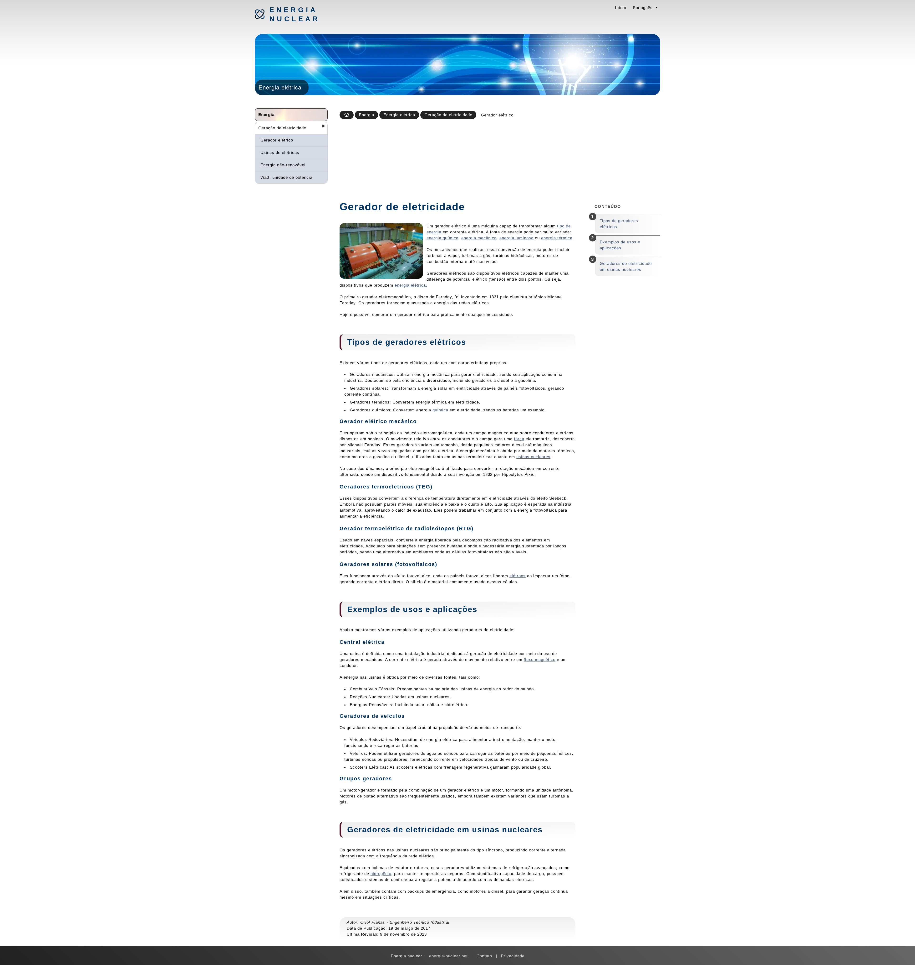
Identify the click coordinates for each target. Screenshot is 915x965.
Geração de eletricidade (282, 128)
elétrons (517, 575)
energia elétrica (410, 285)
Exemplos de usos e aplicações (620, 245)
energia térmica (556, 238)
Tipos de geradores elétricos (619, 223)
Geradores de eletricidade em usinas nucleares (626, 266)
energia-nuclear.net (448, 956)
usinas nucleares (533, 456)
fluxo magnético (539, 659)
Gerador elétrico (276, 140)
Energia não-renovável (282, 165)
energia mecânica (479, 238)
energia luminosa (516, 238)
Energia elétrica (399, 114)
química (440, 410)
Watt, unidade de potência (286, 177)
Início (620, 7)
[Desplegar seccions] (321, 127)
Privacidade (512, 956)
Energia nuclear (294, 14)
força (519, 438)
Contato (484, 956)
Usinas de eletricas (279, 152)
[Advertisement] (499, 158)
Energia (266, 114)
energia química (442, 238)
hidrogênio (381, 873)
